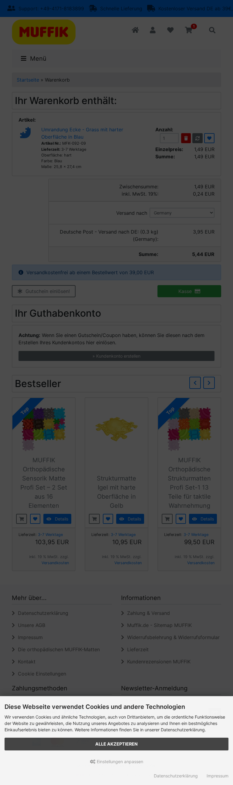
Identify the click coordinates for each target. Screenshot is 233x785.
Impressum (217, 775)
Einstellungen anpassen (119, 761)
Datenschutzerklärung (176, 775)
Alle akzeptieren (116, 743)
